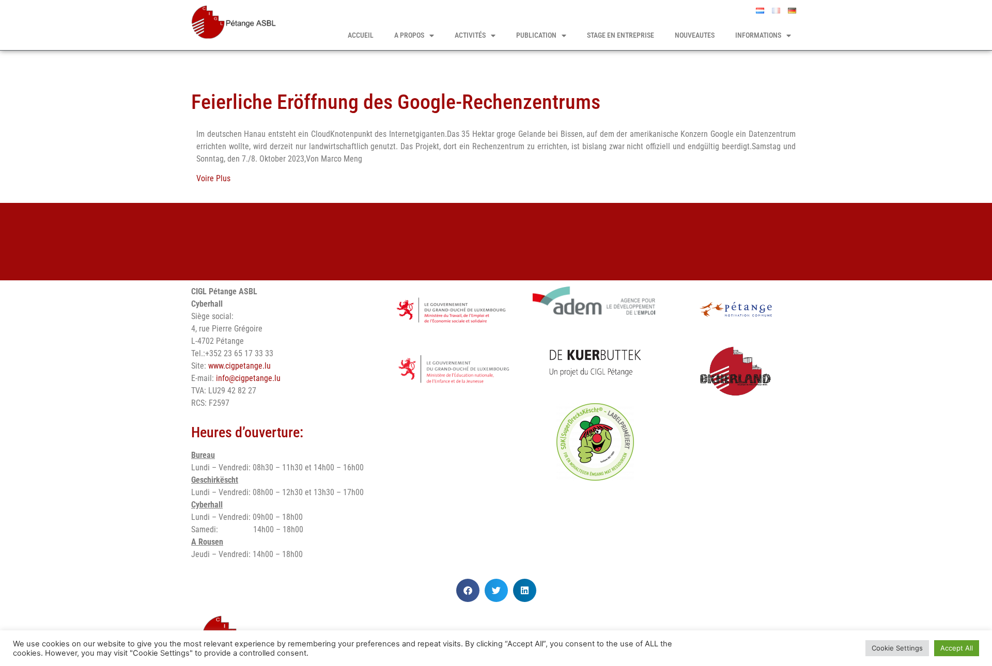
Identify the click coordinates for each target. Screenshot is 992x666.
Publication (536, 35)
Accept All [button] (956, 648)
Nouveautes (695, 35)
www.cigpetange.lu (239, 366)
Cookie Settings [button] (897, 648)
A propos (409, 35)
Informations (758, 35)
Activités (470, 35)
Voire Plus (213, 178)
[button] (467, 590)
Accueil (361, 35)
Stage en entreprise (620, 35)
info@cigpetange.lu (248, 378)
